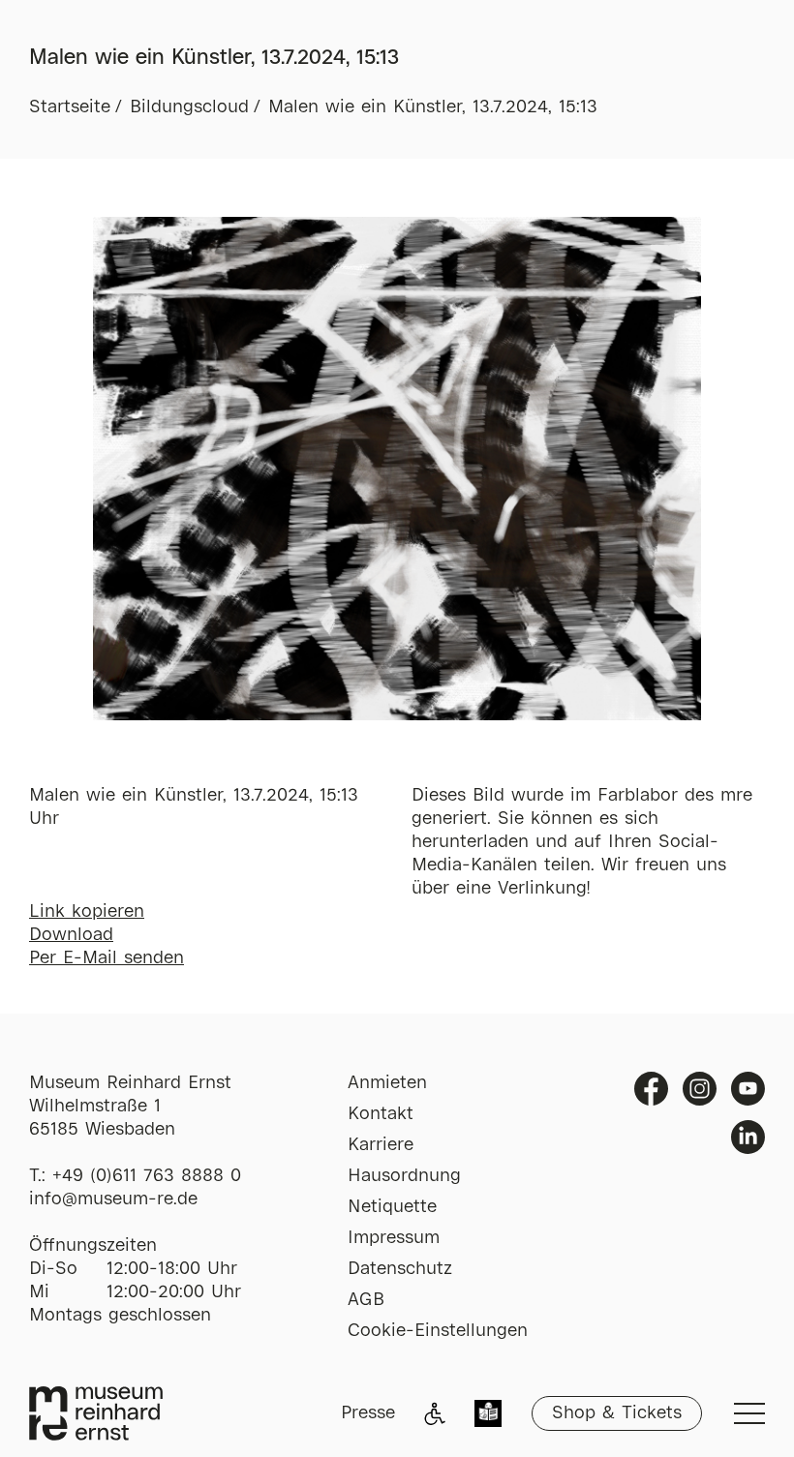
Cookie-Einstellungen (438, 1331)
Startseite (69, 107)
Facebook (651, 1089)
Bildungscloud (189, 107)
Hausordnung (404, 1176)
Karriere (380, 1145)
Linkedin (748, 1137)
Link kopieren (86, 912)
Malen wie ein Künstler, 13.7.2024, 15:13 (432, 107)
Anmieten (387, 1083)
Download (71, 935)
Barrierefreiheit (434, 1413)
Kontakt (380, 1114)
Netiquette (392, 1207)
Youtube (748, 1089)
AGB (366, 1300)
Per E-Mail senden (106, 958)
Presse (368, 1413)
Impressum (394, 1238)
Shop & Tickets (617, 1413)
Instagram (700, 1089)
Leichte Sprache (488, 1415)
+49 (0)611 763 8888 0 (146, 1176)
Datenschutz (400, 1269)
